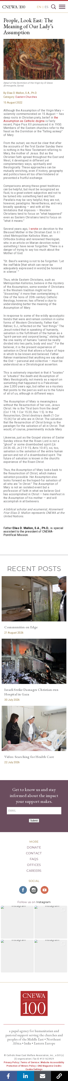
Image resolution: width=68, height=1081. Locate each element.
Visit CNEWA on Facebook (23, 889)
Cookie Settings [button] (34, 1069)
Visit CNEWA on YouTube (45, 889)
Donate (34, 847)
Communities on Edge (21, 627)
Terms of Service (30, 1062)
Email (43, 1076)
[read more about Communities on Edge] (34, 598)
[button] (17, 922)
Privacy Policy (11, 1062)
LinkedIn (25, 1076)
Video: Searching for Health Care (29, 756)
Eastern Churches (26, 96)
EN (39, 7)
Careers (33, 870)
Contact (34, 853)
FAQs (34, 859)
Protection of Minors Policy (21, 1066)
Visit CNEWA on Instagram (34, 889)
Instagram (43, 902)
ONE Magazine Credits (49, 1066)
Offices (34, 865)
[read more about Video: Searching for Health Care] (34, 728)
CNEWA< (14, 7)
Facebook (8, 1076)
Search (53, 6)
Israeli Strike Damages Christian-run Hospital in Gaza (31, 691)
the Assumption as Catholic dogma (30, 119)
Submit (34, 820)
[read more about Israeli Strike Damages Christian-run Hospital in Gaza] (34, 661)
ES (46, 7)
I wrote (33, 229)
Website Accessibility (52, 1062)
